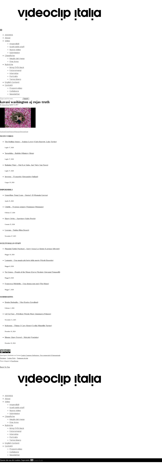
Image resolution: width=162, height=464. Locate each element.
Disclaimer (3, 358)
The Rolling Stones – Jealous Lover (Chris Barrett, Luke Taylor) (31, 142)
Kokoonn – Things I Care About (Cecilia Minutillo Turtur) (28, 326)
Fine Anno (14, 61)
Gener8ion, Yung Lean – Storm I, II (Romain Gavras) (26, 195)
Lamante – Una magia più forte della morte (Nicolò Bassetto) (29, 260)
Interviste (13, 73)
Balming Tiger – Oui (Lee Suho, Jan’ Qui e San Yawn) (26, 165)
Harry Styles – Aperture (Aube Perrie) (20, 219)
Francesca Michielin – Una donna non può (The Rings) (27, 284)
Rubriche (9, 64)
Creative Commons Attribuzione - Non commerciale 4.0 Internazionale (40, 355)
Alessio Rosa (5, 105)
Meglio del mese (17, 58)
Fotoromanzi (15, 70)
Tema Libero (15, 79)
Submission (14, 52)
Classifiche (10, 55)
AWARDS (9, 35)
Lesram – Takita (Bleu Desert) (17, 230)
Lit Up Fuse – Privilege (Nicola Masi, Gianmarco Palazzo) (28, 314)
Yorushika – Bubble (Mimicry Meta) (19, 153)
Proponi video (15, 88)
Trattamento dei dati (22, 358)
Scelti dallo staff (16, 46)
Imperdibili (14, 43)
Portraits (13, 76)
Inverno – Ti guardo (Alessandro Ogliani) (21, 177)
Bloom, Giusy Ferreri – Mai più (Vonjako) (22, 337)
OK (31, 460)
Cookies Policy (11, 358)
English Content (12, 82)
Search (25, 99)
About (7, 37)
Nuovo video (15, 49)
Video (7, 40)
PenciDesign (14, 361)
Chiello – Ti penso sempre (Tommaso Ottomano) (24, 207)
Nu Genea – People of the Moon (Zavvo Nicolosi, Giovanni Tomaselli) (32, 272)
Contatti (9, 85)
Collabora (14, 91)
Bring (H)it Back (16, 67)
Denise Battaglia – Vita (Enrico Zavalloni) (21, 302)
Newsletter (14, 94)
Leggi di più (38, 460)
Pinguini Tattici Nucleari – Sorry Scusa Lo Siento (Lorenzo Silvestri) (32, 249)
